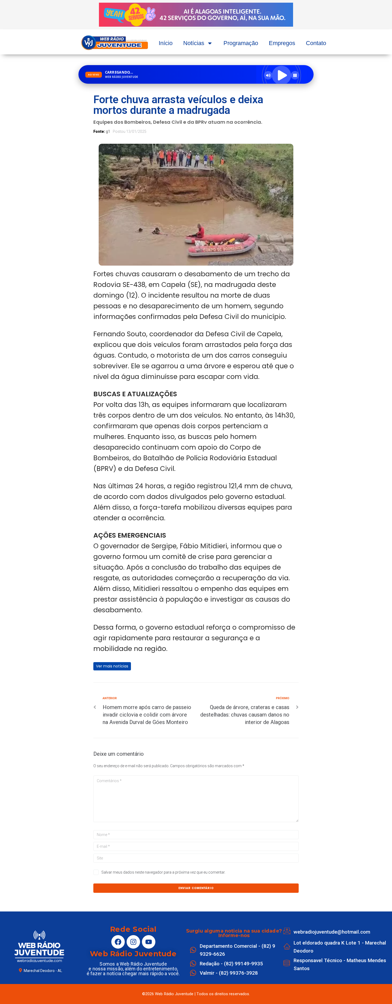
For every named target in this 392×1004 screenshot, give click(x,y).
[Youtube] (148, 941)
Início (166, 43)
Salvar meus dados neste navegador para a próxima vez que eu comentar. (163, 872)
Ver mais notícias (112, 666)
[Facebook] (118, 941)
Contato (316, 43)
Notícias (193, 43)
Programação (240, 43)
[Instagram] (133, 941)
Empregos (282, 43)
